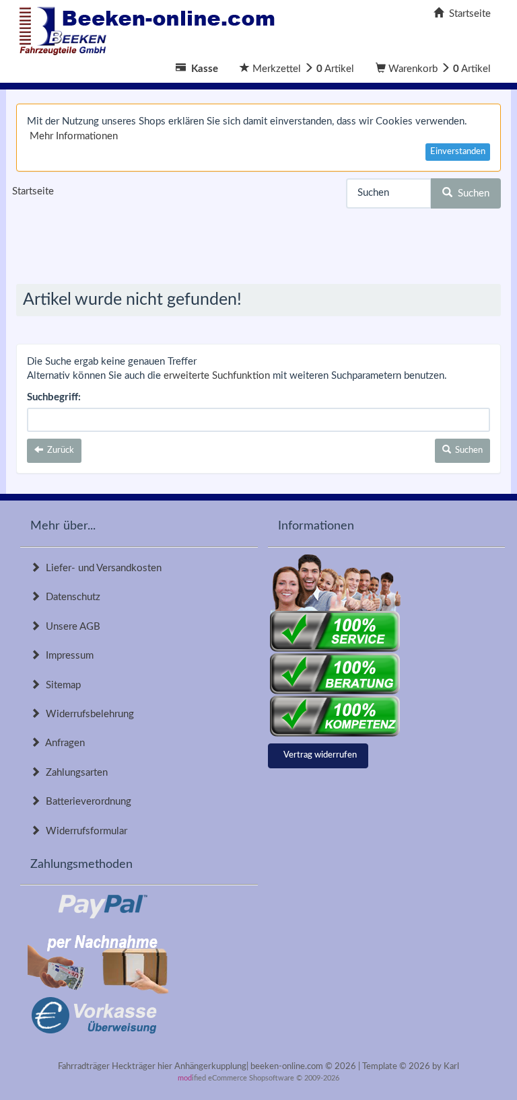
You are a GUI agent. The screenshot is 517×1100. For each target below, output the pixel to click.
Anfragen (62, 743)
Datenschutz (70, 597)
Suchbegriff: (54, 397)
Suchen (470, 193)
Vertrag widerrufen (320, 755)
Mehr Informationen (74, 136)
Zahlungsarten (74, 773)
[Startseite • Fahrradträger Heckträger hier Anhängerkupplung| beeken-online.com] (150, 27)
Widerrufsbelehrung (87, 714)
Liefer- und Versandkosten (101, 568)
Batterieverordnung (85, 802)
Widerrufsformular (83, 831)
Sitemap (60, 685)
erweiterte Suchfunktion (217, 376)
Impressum (67, 656)
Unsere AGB (70, 627)
